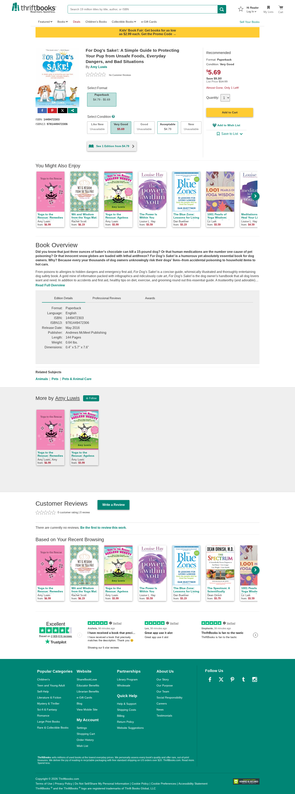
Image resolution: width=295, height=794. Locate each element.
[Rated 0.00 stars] (96, 75)
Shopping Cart (86, 733)
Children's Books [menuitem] (96, 21)
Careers (162, 703)
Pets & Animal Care (77, 379)
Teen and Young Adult (51, 685)
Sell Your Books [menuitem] (249, 21)
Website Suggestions (130, 727)
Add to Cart (230, 112)
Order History (85, 739)
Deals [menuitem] (76, 21)
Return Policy (125, 721)
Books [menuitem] (61, 21)
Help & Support (126, 703)
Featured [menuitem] (44, 21)
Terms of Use (44, 783)
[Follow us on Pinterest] (232, 679)
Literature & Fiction (49, 697)
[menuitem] (253, 8)
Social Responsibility (169, 697)
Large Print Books (48, 721)
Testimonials (164, 715)
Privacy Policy (63, 783)
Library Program (127, 679)
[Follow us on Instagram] (254, 679)
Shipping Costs (126, 709)
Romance (43, 715)
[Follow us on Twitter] (221, 679)
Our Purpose (165, 685)
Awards (150, 298)
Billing (120, 715)
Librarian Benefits (88, 691)
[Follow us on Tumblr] (243, 679)
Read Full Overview (50, 285)
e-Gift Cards (84, 697)
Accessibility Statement (193, 783)
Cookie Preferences (163, 783)
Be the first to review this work (103, 527)
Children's (43, 679)
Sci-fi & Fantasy (47, 709)
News (160, 709)
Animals (42, 379)
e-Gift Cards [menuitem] (149, 21)
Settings (82, 727)
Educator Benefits (88, 685)
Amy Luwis (98, 67)
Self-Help (43, 691)
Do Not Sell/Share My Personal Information (102, 783)
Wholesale (123, 685)
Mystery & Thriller (48, 703)
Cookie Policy (140, 783)
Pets (55, 379)
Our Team (163, 691)
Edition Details (63, 298)
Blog (79, 703)
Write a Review (113, 504)
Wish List (82, 745)
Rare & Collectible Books (52, 727)
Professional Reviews (107, 298)
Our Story (163, 679)
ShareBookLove (87, 679)
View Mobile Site (87, 709)
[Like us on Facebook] (210, 679)
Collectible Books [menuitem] (122, 21)
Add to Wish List (228, 125)
